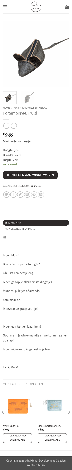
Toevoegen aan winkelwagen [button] (17, 438)
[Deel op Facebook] (13, 194)
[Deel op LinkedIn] (41, 194)
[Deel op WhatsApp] (6, 194)
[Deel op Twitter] (20, 194)
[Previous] (3, 420)
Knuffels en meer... (34, 107)
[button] (5, 6)
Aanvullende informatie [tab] (20, 228)
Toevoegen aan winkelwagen (30, 175)
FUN (16, 107)
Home (6, 107)
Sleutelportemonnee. (49, 425)
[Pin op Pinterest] (34, 194)
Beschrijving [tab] (13, 222)
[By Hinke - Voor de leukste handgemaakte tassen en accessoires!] (36, 6)
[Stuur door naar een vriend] (27, 194)
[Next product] (6, 126)
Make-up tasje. (11, 425)
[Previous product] (14, 126)
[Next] (69, 420)
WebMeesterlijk (36, 465)
